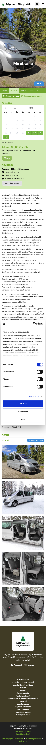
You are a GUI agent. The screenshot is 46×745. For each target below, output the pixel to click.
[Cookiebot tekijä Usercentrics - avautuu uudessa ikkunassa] (33, 323)
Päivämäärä (7, 103)
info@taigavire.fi (23, 734)
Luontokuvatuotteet (23, 712)
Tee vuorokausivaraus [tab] (32, 96)
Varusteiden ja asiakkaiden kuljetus (23, 698)
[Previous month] (5, 108)
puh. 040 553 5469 (23, 731)
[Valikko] (43, 4)
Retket (23, 688)
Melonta (23, 690)
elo (15, 108)
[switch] (40, 372)
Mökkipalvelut (23, 709)
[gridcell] (6, 116)
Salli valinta (23, 412)
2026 (31, 108)
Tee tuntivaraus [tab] (12, 96)
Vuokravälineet (23, 680)
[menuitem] (37, 4)
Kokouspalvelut (23, 693)
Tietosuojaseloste (33, 738)
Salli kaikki (23, 404)
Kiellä (23, 419)
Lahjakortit (23, 701)
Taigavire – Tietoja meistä (23, 682)
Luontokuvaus (23, 704)
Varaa (4, 90)
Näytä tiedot (34, 396)
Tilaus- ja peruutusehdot (12, 738)
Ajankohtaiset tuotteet (23, 685)
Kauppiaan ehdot (12, 183)
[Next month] (41, 108)
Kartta (23, 90)
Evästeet (23, 741)
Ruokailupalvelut (23, 696)
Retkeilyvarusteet (23, 715)
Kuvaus (14, 90)
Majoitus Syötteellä (23, 707)
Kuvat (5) (34, 90)
